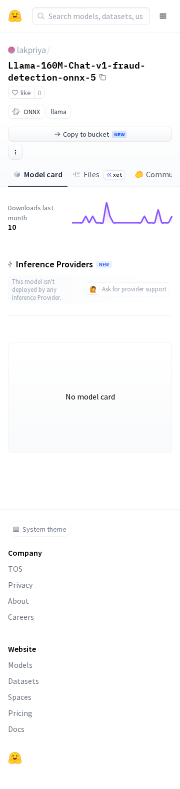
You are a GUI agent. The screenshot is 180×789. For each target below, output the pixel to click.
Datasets (23, 681)
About (18, 601)
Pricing (20, 713)
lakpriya (31, 50)
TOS (15, 569)
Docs (16, 729)
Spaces (20, 697)
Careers (21, 617)
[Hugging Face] (15, 758)
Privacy (20, 585)
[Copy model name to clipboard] (102, 77)
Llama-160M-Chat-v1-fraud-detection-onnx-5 (77, 71)
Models (20, 665)
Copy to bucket (93, 134)
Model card (43, 174)
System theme (44, 529)
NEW (104, 265)
